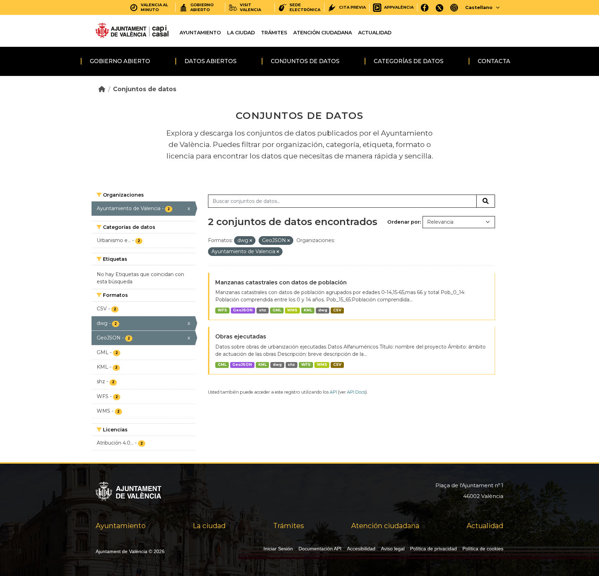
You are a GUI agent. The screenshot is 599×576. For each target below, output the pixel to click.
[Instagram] (454, 7)
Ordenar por (403, 222)
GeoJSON (243, 310)
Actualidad (374, 32)
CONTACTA (494, 61)
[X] (439, 7)
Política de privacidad (433, 548)
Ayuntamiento (200, 32)
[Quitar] (251, 240)
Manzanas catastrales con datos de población (281, 282)
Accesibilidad (361, 548)
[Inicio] (101, 89)
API (333, 392)
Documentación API (319, 548)
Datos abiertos (210, 61)
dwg (322, 310)
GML (276, 310)
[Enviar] (486, 201)
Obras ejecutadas (240, 336)
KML (308, 310)
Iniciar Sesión (278, 548)
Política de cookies (482, 548)
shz (262, 310)
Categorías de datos (408, 61)
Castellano (479, 7)
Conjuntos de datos (305, 61)
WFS (222, 310)
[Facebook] (424, 7)
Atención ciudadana (322, 32)
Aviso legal (393, 548)
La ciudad (241, 32)
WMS (292, 310)
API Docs (356, 392)
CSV (337, 310)
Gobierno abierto (120, 61)
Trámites (274, 32)
